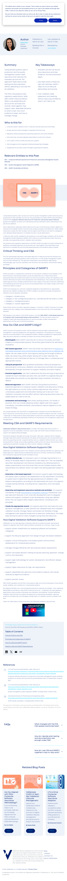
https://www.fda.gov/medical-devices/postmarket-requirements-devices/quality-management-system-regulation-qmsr (33, 688)
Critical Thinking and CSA (14, 635)
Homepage (8, 625)
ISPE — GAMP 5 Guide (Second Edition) (16, 168)
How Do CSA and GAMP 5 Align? (16, 642)
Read (9, 831)
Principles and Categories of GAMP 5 (18, 639)
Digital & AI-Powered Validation (27, 625)
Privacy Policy (41, 10)
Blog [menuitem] (45, 851)
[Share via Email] (16, 651)
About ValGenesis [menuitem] (50, 858)
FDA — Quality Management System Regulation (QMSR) (22, 164)
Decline (55, 20)
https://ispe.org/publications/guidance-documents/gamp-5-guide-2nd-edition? (33, 698)
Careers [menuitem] (47, 853)
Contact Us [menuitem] (48, 856)
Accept (41, 20)
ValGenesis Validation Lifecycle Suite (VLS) (16, 428)
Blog (14, 625)
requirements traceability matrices (34, 492)
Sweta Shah (24, 42)
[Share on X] (11, 651)
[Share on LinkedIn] (6, 651)
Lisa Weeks (52, 48)
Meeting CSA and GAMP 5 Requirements (19, 646)
